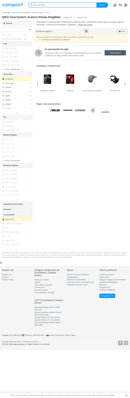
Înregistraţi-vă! (107, 296)
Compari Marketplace (108, 282)
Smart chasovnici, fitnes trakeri (63, 335)
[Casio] (80, 110)
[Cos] (120, 5)
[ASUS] (55, 110)
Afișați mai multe (85, 24)
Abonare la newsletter (76, 279)
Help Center (104, 277)
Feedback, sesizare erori (77, 284)
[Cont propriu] (125, 5)
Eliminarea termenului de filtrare (56, 39)
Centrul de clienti (106, 274)
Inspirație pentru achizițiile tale (80, 282)
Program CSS (104, 287)
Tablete (70, 90)
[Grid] (90, 31)
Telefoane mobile (47, 90)
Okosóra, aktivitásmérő (34, 335)
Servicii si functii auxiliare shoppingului (78, 275)
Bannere (103, 284)
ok (30, 29)
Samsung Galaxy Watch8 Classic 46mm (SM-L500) (48, 313)
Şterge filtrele (82, 17)
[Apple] (93, 110)
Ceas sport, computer (92, 90)
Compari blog (7, 279)
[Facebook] (120, 343)
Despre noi (6, 274)
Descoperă (115, 52)
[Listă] (86, 31)
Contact (5, 277)
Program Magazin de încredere (112, 279)
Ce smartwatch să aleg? (56, 49)
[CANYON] (105, 110)
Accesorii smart (40, 290)
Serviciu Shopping (107, 290)
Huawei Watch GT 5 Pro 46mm (47, 320)
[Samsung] (68, 110)
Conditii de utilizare (30, 341)
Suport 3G (68, 17)
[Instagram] (126, 343)
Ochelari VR (115, 90)
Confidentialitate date (11, 341)
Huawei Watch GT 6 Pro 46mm (47, 317)
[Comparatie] (114, 5)
